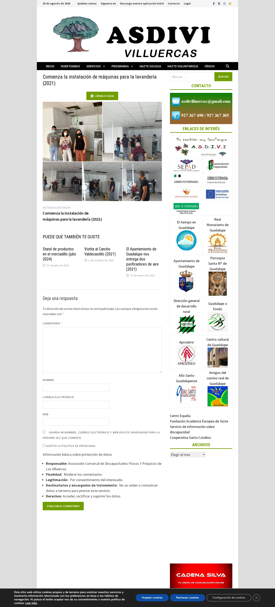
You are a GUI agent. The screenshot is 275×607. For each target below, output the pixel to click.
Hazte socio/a (150, 66)
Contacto (174, 3)
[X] (219, 3)
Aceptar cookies (152, 598)
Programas (120, 66)
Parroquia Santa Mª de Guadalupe (217, 263)
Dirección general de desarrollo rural (187, 306)
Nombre (48, 380)
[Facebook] (214, 3)
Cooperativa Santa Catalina (190, 437)
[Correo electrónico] (229, 3)
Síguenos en (108, 3)
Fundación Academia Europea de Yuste (199, 421)
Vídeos (210, 66)
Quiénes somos (87, 3)
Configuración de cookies (229, 598)
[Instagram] (224, 3)
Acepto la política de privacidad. (70, 446)
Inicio (50, 66)
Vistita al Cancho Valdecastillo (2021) (100, 251)
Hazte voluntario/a (182, 66)
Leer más (31, 603)
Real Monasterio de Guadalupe (217, 224)
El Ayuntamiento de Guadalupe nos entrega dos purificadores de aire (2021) (142, 259)
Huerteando (70, 66)
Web (46, 414)
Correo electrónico (58, 397)
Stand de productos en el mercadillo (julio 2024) (59, 254)
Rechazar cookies (187, 598)
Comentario (53, 323)
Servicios (93, 66)
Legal (187, 3)
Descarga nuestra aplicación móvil (142, 3)
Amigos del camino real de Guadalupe (218, 378)
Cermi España (180, 415)
